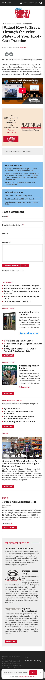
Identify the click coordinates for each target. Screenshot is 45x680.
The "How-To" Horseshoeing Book (18, 196)
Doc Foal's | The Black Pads (19, 548)
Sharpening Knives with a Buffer (20, 421)
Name (5, 217)
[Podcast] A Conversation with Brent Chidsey (21, 292)
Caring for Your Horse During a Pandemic (18, 412)
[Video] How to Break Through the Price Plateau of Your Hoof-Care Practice (21, 170)
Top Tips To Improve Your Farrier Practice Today (22, 203)
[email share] (7, 54)
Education (23, 47)
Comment (6, 242)
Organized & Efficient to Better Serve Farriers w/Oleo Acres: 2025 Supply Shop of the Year (21, 463)
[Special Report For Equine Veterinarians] (9, 375)
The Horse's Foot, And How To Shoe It (19, 199)
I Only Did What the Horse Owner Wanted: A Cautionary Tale (20, 350)
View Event (6, 523)
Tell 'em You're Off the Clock (17, 301)
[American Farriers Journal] (9, 321)
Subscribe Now (24, 387)
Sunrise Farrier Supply (30, 572)
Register (33, 3)
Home (26, 657)
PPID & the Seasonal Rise (19, 502)
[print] (11, 54)
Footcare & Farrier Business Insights (21, 285)
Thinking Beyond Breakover (19, 341)
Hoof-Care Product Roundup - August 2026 (21, 297)
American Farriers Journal (29, 313)
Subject (5, 234)
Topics (8, 3)
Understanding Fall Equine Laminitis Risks (23, 345)
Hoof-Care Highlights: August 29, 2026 (22, 288)
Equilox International (29, 609)
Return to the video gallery (11, 139)
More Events (9, 527)
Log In (24, 3)
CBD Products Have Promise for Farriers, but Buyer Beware (19, 417)
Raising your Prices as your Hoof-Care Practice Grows (20, 183)
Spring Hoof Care (12, 408)
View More (8, 355)
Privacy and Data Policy (32, 661)
